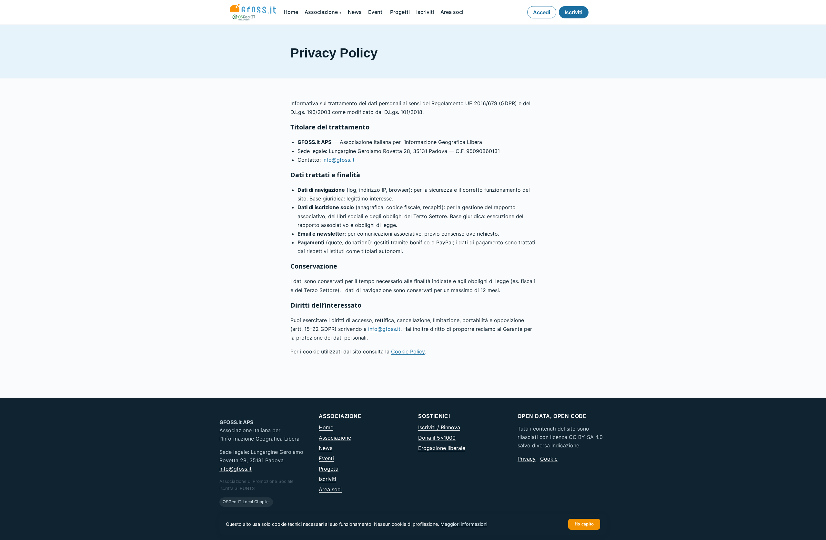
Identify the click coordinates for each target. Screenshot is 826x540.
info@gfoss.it (338, 160)
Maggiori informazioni (463, 524)
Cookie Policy (408, 351)
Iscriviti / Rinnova (439, 427)
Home (291, 12)
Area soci (451, 12)
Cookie (549, 458)
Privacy (527, 458)
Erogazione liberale (441, 448)
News (355, 12)
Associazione (321, 12)
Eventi (376, 12)
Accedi (541, 12)
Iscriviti (425, 12)
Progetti (400, 12)
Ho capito (584, 524)
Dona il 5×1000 (437, 437)
